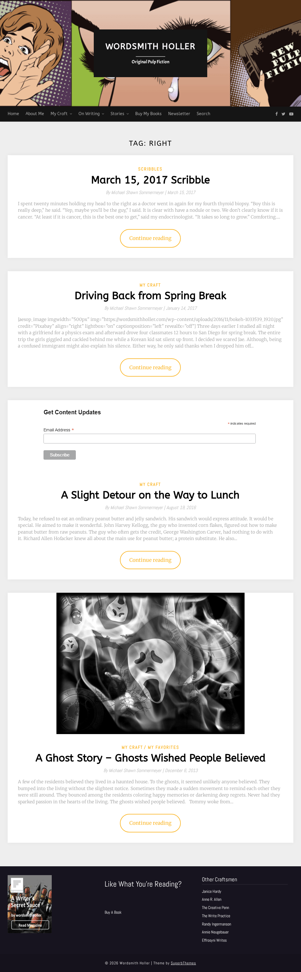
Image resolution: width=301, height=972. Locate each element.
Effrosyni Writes (214, 940)
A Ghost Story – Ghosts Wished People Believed (150, 758)
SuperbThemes (183, 963)
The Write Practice (216, 915)
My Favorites (163, 747)
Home (13, 113)
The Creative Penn (215, 907)
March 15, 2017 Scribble (150, 180)
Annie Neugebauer (215, 932)
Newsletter (179, 113)
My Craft (59, 113)
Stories (117, 113)
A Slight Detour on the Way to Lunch (150, 495)
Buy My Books (148, 113)
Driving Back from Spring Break (150, 296)
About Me (35, 113)
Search (203, 113)
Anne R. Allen (211, 899)
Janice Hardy (211, 891)
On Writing (89, 113)
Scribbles (150, 169)
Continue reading (150, 238)
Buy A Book (113, 912)
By (136, 192)
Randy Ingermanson (216, 924)
